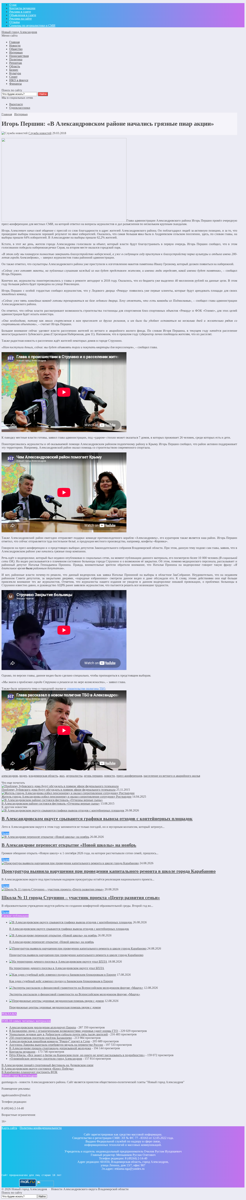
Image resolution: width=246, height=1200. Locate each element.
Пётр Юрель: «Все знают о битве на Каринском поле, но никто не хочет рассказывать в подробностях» (77, 1055)
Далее (5, 833)
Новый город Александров (19, 32)
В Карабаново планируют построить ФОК (29, 1072)
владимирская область (43, 775)
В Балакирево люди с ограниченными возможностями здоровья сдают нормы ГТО (63, 1031)
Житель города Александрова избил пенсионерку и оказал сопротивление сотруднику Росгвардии (66, 796)
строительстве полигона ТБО (86, 688)
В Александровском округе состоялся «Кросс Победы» (38, 1068)
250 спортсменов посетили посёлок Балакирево (40, 1037)
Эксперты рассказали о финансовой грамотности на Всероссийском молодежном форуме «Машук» (74, 994)
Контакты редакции (22, 1051)
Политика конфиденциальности (41, 1128)
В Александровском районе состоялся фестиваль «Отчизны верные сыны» (51, 803)
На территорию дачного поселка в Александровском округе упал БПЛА (56, 968)
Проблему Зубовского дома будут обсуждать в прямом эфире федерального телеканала (59, 789)
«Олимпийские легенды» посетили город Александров (45, 1058)
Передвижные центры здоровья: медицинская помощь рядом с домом (55, 1007)
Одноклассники (19, 107)
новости (109, 775)
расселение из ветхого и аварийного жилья (172, 775)
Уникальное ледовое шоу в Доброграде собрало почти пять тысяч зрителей (58, 1034)
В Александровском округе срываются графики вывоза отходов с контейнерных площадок (97, 818)
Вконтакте (16, 104)
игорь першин (93, 775)
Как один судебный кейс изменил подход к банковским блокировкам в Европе (61, 981)
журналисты (74, 775)
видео (23, 775)
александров (10, 775)
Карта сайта (9, 1128)
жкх (62, 775)
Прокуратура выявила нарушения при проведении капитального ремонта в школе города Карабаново (109, 871)
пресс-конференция (129, 775)
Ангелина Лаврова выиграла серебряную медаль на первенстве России (56, 1044)
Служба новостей (40, 133)
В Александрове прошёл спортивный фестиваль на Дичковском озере (47, 1065)
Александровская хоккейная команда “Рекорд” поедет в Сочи (49, 1041)
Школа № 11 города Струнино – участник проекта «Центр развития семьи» (81, 897)
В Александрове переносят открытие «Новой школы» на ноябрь (69, 844)
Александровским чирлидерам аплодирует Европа (42, 1027)
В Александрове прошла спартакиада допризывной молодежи (50, 1048)
